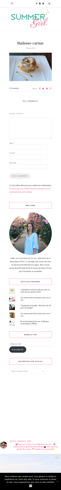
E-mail (12, 153)
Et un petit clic (17, 349)
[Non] (57, 481)
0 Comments (14, 88)
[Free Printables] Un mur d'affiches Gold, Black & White (35, 322)
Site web (12, 163)
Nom (11, 143)
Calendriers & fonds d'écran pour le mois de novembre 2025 (35, 290)
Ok (30, 486)
